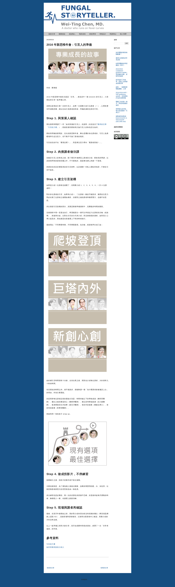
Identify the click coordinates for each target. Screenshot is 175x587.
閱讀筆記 (113, 34)
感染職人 (72, 34)
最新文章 (51, 34)
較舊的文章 (104, 568)
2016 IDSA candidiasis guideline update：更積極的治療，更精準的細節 (122, 72)
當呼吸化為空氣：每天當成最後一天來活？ (121, 110)
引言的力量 (50, 544)
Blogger (91, 579)
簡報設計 (103, 34)
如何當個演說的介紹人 (55, 547)
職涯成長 (82, 34)
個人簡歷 (123, 34)
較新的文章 (50, 568)
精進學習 (92, 34)
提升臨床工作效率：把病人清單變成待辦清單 (121, 81)
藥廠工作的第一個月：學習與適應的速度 (121, 103)
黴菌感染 (62, 34)
